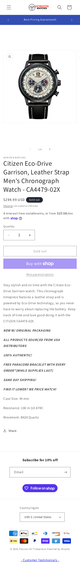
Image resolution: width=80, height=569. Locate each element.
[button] (9, 7)
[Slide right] (50, 149)
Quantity (8, 226)
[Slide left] (30, 149)
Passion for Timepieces (32, 549)
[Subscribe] (65, 472)
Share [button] (12, 431)
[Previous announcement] (8, 20)
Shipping (8, 205)
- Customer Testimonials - (40, 560)
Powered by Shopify (58, 549)
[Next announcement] (72, 20)
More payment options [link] (40, 274)
